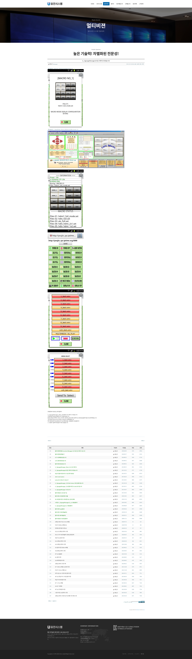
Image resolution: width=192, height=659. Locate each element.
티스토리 (137, 654)
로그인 (142, 654)
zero (144, 609)
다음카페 (124, 654)
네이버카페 (130, 654)
